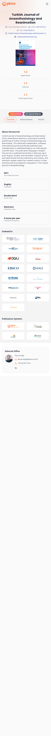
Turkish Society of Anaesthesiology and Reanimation (26, 33)
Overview (10, 119)
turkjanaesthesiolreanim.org (27, 37)
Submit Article (15, 114)
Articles (41, 119)
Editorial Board (26, 119)
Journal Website (35, 114)
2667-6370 (40, 27)
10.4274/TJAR (27, 30)
